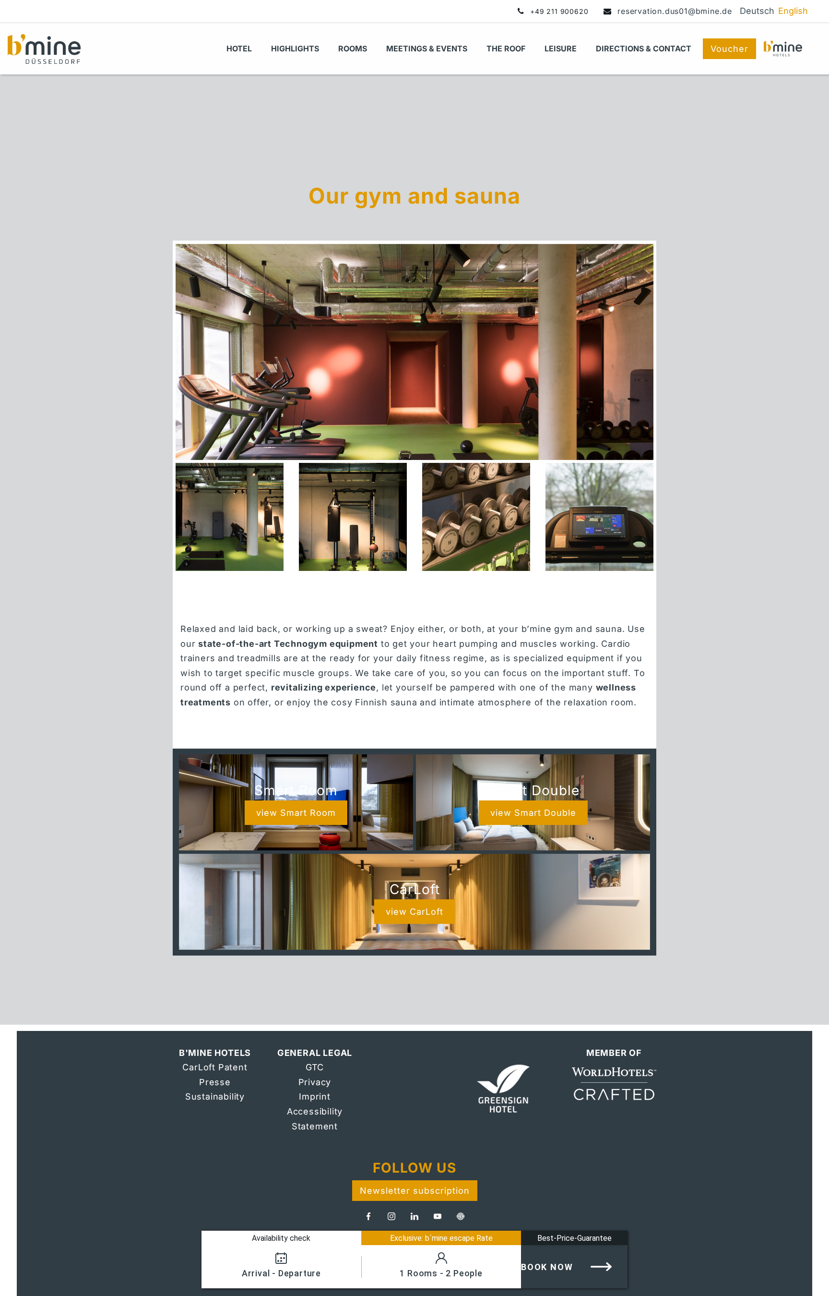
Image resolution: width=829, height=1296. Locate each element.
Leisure (561, 48)
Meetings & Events (426, 48)
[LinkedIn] (414, 1216)
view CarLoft (414, 912)
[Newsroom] (460, 1216)
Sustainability (215, 1096)
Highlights (295, 48)
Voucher (729, 49)
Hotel (239, 48)
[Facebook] (368, 1216)
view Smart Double (533, 813)
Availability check (281, 1238)
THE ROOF (505, 48)
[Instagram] (391, 1216)
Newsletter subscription (415, 1191)
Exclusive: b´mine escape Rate (441, 1238)
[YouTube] (437, 1216)
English (793, 11)
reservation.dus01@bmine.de (674, 11)
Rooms (352, 48)
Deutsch (757, 11)
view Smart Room (296, 813)
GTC (315, 1067)
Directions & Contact (643, 48)
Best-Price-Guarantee (574, 1238)
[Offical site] (514, 1090)
